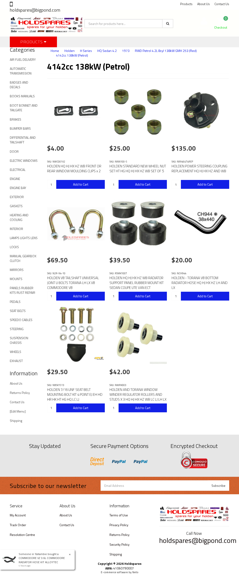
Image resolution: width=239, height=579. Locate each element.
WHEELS (15, 351)
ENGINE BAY (18, 187)
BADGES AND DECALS (19, 84)
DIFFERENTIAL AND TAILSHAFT (23, 140)
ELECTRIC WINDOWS (24, 160)
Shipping (16, 420)
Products (186, 3)
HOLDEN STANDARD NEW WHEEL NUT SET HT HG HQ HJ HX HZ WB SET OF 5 (137, 168)
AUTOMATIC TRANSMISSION (21, 71)
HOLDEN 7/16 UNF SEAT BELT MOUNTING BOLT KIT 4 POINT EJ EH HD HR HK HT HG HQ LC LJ (74, 394)
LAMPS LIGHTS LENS (24, 237)
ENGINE (15, 178)
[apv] (99, 358)
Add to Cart (80, 184)
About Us (203, 3)
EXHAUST (16, 360)
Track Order (18, 524)
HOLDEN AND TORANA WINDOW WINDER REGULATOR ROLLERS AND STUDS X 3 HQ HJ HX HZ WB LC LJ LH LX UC (137, 397)
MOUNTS (16, 278)
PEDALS (15, 301)
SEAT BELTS (18, 310)
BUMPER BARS (20, 128)
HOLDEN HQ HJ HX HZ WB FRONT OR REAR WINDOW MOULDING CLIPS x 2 (74, 168)
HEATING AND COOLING (19, 217)
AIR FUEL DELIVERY (23, 59)
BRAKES (15, 119)
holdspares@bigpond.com (35, 10)
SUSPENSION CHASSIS (19, 340)
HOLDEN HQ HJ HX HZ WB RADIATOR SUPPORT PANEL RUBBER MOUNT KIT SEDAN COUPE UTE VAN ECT (136, 282)
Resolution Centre (22, 534)
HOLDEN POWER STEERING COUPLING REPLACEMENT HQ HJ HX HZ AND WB (199, 168)
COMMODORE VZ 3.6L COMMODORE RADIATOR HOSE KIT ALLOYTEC (42, 560)
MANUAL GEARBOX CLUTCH (23, 258)
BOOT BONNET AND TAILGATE (24, 107)
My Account (18, 515)
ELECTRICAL (17, 169)
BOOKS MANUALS (22, 96)
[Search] (167, 23)
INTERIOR (16, 228)
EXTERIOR (17, 196)
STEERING (17, 328)
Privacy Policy (118, 524)
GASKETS (16, 205)
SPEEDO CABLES (21, 319)
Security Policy (119, 544)
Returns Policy (20, 392)
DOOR (14, 151)
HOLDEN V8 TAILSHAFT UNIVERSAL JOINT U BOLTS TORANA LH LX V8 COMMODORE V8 (73, 282)
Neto (135, 572)
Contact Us (221, 3)
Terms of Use (118, 515)
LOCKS (14, 246)
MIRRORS (17, 269)
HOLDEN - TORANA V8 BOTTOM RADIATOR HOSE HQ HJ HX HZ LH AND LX (200, 282)
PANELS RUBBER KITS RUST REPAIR (22, 290)
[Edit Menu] (18, 411)
